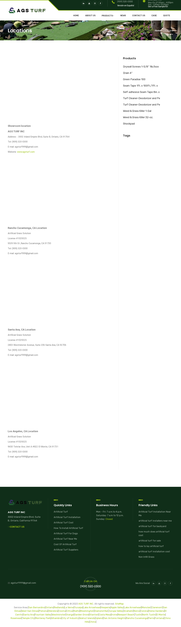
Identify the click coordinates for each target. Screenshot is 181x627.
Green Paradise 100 (134, 79)
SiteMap (119, 603)
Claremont (156, 607)
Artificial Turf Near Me (65, 538)
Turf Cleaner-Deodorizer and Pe (141, 98)
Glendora (53, 611)
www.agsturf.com (26, 152)
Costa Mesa (105, 614)
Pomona (43, 611)
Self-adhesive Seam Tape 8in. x (141, 92)
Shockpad (129, 123)
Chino (93, 622)
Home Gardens (156, 611)
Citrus (69, 611)
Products (107, 16)
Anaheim (128, 611)
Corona (144, 611)
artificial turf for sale (150, 540)
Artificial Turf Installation (67, 517)
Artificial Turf (61, 511)
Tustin (138, 614)
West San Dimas (29, 611)
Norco (137, 611)
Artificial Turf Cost (63, 522)
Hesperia (105, 607)
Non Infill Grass (146, 557)
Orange (70, 614)
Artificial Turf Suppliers (66, 549)
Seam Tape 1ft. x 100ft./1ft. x (140, 85)
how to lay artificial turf (151, 546)
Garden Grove (81, 614)
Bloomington (87, 611)
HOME (76, 16)
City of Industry (70, 618)
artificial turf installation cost (154, 551)
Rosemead (16, 618)
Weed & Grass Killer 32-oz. (138, 117)
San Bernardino (36, 607)
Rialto (76, 611)
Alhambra (56, 618)
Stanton (93, 614)
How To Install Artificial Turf (68, 528)
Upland (99, 618)
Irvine (114, 614)
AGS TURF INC (85, 603)
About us (90, 16)
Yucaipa (78, 607)
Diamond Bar (101, 611)
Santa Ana (28, 614)
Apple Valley (117, 607)
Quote (166, 16)
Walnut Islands (87, 618)
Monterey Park (42, 618)
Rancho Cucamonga (137, 618)
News (123, 16)
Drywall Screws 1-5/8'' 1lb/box (141, 66)
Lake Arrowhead (91, 607)
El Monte (160, 614)
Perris (151, 618)
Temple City (28, 618)
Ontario (49, 607)
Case (154, 16)
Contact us (138, 16)
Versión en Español (125, 5)
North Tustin (149, 614)
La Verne (69, 607)
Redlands (59, 607)
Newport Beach (126, 614)
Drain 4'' (127, 73)
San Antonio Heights (115, 618)
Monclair (146, 607)
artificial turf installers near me (155, 520)
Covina (62, 611)
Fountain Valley (43, 614)
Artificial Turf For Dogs (66, 533)
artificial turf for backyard (152, 526)
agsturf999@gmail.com (23, 583)
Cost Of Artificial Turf (65, 544)
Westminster (58, 614)
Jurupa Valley (116, 611)
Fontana (159, 618)
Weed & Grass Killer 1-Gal (137, 111)
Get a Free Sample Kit (158, 6)
